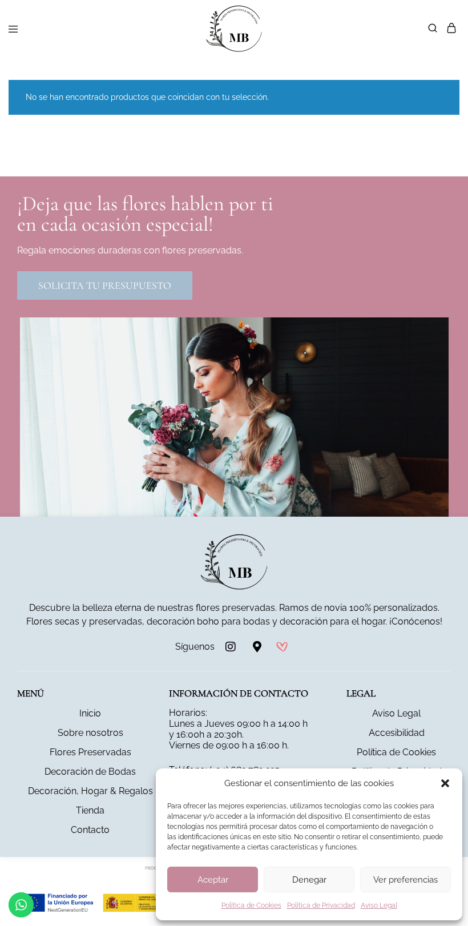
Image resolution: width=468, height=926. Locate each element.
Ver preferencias (405, 880)
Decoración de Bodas (90, 771)
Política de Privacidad (321, 905)
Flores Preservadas (90, 752)
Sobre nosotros (90, 732)
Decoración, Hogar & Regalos (90, 791)
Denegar (309, 880)
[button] (445, 783)
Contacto (90, 829)
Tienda (90, 810)
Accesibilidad (397, 732)
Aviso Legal (379, 905)
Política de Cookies (251, 905)
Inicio (90, 713)
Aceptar (212, 880)
